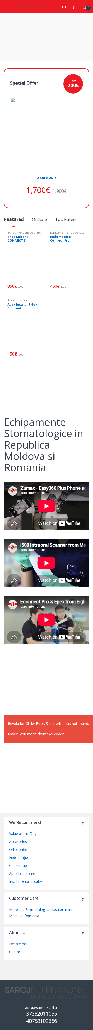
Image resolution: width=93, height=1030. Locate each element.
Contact (15, 951)
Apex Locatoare (18, 300)
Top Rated (65, 219)
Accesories (18, 841)
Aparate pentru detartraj (58, 385)
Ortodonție (18, 849)
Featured (14, 219)
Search (64, 6)
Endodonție (18, 857)
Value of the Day (22, 833)
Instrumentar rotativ (25, 881)
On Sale (39, 219)
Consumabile (19, 865)
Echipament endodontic (24, 232)
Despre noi (18, 943)
